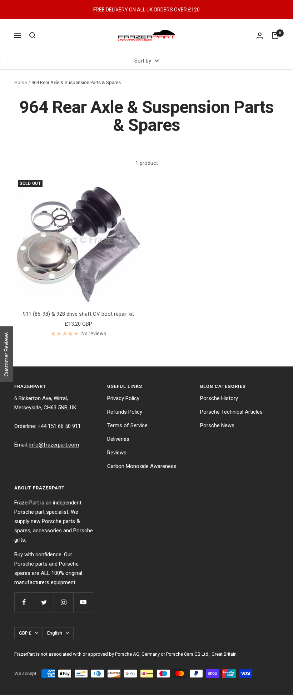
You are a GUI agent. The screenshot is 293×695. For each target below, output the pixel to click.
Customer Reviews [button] (6, 354)
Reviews (116, 452)
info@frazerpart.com (54, 445)
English (54, 633)
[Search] (32, 35)
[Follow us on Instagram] (63, 602)
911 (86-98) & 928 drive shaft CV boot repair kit (78, 314)
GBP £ (25, 633)
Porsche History (219, 398)
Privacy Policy (123, 398)
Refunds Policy (124, 412)
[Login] (260, 36)
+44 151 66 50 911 (59, 426)
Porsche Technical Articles (231, 412)
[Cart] (275, 35)
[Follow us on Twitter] (44, 602)
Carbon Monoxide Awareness (142, 466)
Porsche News (217, 425)
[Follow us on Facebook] (24, 602)
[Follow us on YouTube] (83, 602)
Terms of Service (127, 425)
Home (20, 82)
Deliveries (118, 439)
